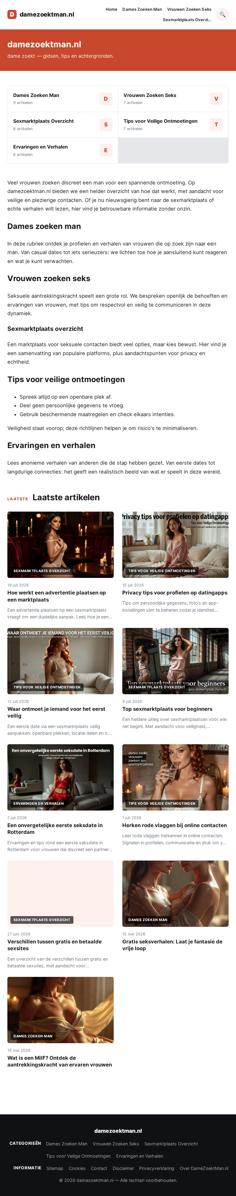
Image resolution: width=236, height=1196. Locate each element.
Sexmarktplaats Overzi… (187, 19)
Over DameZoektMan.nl (204, 1168)
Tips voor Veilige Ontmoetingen (78, 1156)
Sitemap (54, 1168)
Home (112, 9)
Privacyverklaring (156, 1168)
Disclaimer (123, 1168)
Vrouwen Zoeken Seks (189, 9)
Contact (99, 1168)
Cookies (77, 1168)
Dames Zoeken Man (142, 9)
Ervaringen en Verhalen (139, 1156)
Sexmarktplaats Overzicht (171, 1143)
